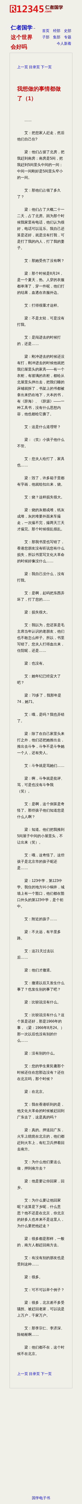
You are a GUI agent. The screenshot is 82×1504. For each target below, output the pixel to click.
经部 (56, 31)
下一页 (46, 67)
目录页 (34, 67)
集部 (56, 37)
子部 (45, 37)
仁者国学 (22, 27)
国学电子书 (41, 1498)
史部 (67, 31)
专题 (67, 37)
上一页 (22, 67)
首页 (45, 31)
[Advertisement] (41, 1449)
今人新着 (64, 43)
